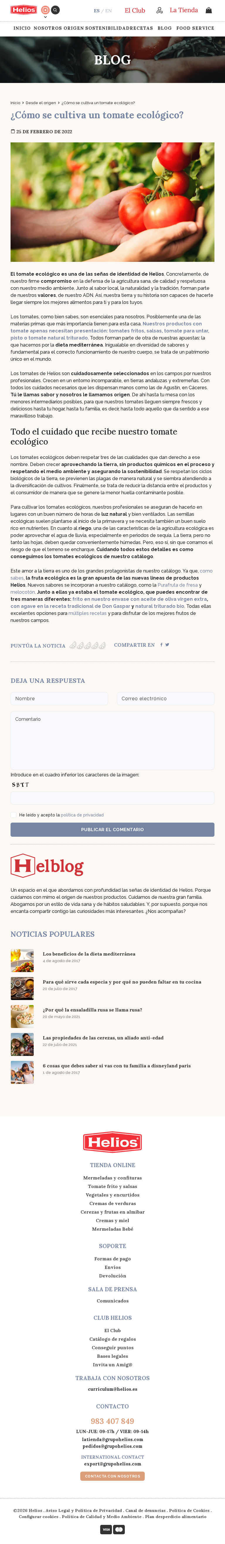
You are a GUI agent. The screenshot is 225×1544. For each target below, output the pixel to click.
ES (97, 11)
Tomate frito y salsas (112, 1186)
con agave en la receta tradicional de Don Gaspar (70, 606)
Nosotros (48, 28)
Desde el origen (41, 103)
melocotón (23, 592)
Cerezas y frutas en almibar (113, 1212)
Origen (74, 28)
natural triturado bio (159, 606)
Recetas (141, 28)
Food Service (195, 28)
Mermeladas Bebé (112, 1229)
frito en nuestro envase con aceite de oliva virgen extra (139, 599)
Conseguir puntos (113, 1347)
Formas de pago (112, 1259)
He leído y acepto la (61, 815)
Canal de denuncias (145, 1510)
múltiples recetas (88, 613)
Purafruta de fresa (178, 585)
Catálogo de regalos (112, 1339)
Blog (165, 28)
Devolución (112, 1276)
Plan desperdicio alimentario (176, 1516)
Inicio (22, 28)
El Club (112, 1330)
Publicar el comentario (112, 829)
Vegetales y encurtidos (112, 1195)
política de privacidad (82, 815)
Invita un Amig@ (112, 1364)
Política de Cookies (189, 1510)
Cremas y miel (112, 1220)
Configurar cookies (38, 1516)
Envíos (113, 1267)
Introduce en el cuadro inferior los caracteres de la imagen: (75, 775)
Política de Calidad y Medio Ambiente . (103, 1516)
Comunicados (113, 1301)
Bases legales (112, 1356)
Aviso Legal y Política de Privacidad (84, 1510)
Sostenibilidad (107, 28)
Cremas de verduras (112, 1203)
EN (108, 11)
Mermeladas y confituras (112, 1178)
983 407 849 (112, 1421)
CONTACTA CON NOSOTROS (112, 1476)
